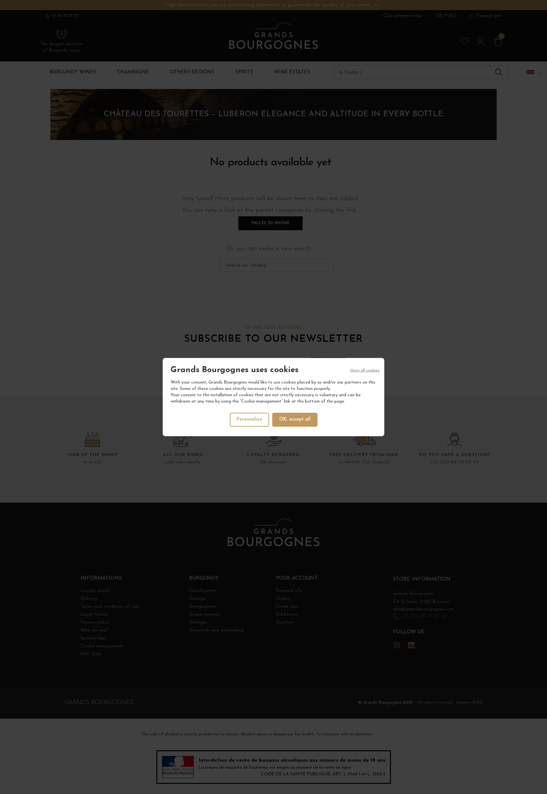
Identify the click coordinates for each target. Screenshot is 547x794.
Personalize (249, 419)
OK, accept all (295, 419)
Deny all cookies (365, 370)
